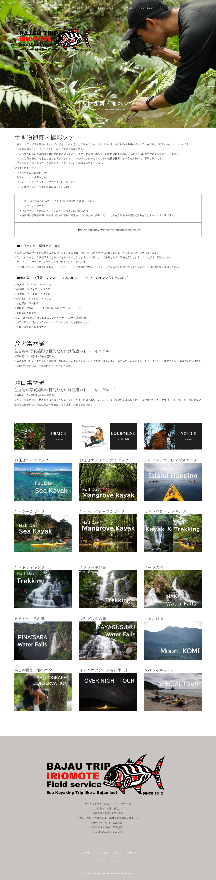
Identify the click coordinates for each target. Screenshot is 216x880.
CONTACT (147, 8)
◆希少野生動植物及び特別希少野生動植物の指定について (110, 229)
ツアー (100, 109)
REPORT (127, 8)
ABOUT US (82, 8)
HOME (93, 109)
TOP (64, 8)
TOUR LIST (106, 8)
